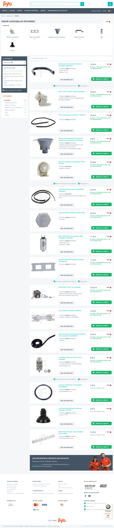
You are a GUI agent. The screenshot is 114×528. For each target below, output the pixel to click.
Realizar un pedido (12, 484)
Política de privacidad (8, 526)
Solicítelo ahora (36, 464)
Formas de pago (11, 486)
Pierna (15, 115)
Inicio (3, 16)
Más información (66, 79)
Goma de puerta (15, 110)
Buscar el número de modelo (12, 90)
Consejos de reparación (40, 486)
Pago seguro (83, 86)
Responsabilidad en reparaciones (38, 526)
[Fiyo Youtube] (89, 495)
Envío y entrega (11, 488)
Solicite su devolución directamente (43, 493)
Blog (59, 486)
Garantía (9, 491)
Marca (4, 10)
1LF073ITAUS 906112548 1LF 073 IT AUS (13, 77)
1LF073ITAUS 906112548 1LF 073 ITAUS (12, 81)
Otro (15, 112)
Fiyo (15, 4)
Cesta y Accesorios (15, 105)
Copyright (26, 526)
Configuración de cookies (65, 493)
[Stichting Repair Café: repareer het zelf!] (90, 487)
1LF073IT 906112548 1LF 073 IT (12, 74)
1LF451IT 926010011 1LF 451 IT (12, 85)
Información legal (18, 526)
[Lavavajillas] (24, 62)
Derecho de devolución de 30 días (66, 86)
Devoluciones (11, 489)
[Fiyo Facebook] (85, 495)
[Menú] (111, 505)
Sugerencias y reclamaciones (15, 493)
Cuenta (105, 11)
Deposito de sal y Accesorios (15, 107)
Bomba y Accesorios (15, 102)
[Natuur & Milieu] (103, 486)
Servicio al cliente (96, 11)
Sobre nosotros (62, 484)
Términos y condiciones (53, 526)
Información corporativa (65, 488)
